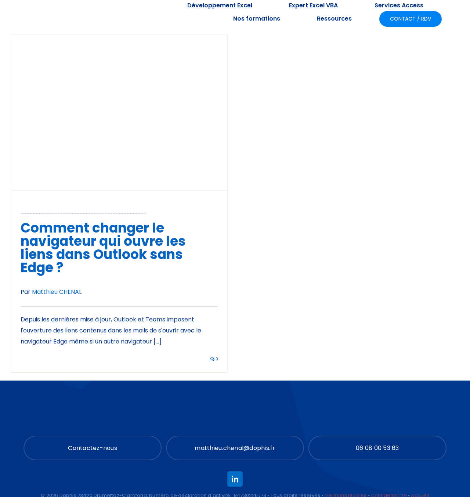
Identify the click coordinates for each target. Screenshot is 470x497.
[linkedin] (235, 479)
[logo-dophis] (55, 12)
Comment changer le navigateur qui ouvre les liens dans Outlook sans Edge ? (103, 248)
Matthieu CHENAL (57, 292)
